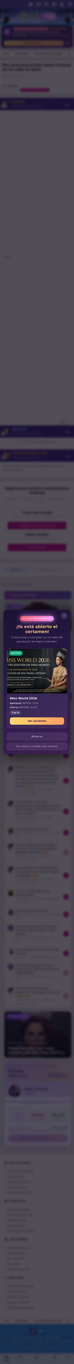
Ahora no (37, 736)
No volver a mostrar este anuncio (37, 746)
